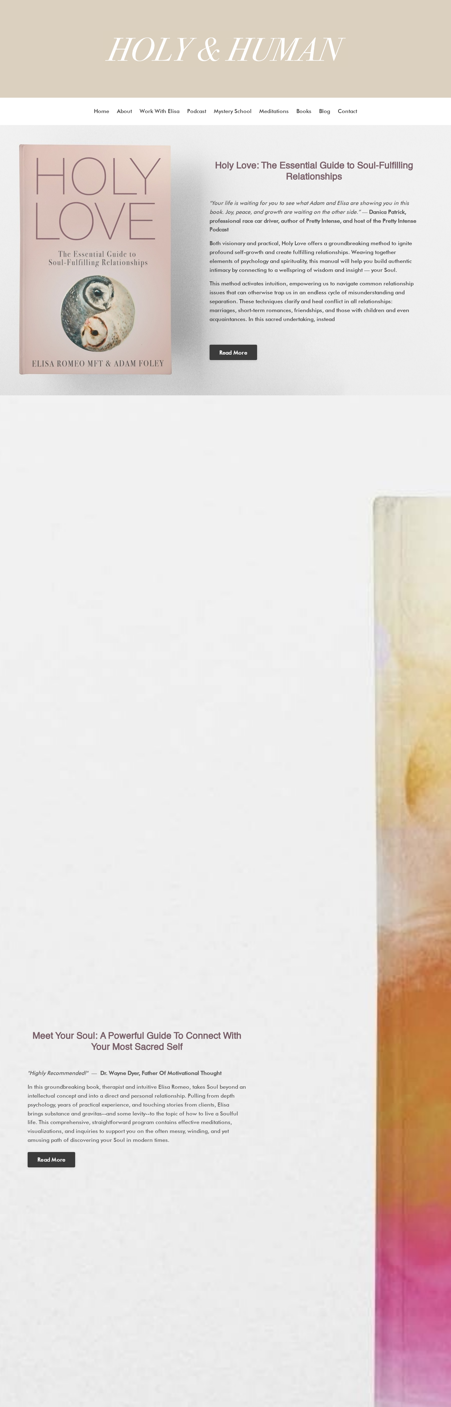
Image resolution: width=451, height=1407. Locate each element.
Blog (324, 111)
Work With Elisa (159, 111)
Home (101, 111)
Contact (347, 111)
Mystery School (233, 111)
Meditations (274, 111)
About (124, 111)
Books (303, 111)
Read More (233, 352)
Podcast (196, 111)
